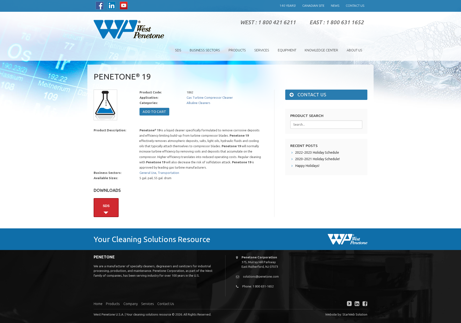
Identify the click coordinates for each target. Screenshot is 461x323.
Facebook (100, 5)
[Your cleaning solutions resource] (129, 29)
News (335, 5)
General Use (148, 172)
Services (261, 50)
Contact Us (355, 5)
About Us (354, 50)
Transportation (168, 172)
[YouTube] (348, 304)
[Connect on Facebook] (363, 304)
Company (130, 304)
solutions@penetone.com (261, 276)
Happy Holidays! (307, 166)
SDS (178, 50)
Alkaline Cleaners (198, 102)
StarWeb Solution (354, 314)
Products (237, 50)
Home (98, 304)
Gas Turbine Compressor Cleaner (210, 97)
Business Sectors (205, 50)
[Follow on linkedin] (356, 304)
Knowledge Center (321, 50)
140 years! (287, 5)
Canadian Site (313, 5)
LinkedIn (112, 5)
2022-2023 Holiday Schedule (317, 152)
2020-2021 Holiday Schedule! (317, 159)
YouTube (124, 5)
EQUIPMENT (287, 50)
